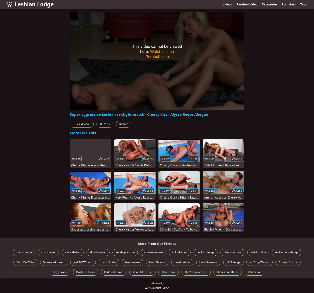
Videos (227, 4)
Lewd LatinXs (182, 262)
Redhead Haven (113, 272)
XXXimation (254, 272)
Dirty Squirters (232, 252)
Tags (303, 4)
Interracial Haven (53, 262)
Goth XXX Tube (25, 262)
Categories (269, 4)
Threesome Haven (228, 272)
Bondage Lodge (125, 252)
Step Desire (169, 272)
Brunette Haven (153, 252)
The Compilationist (196, 272)
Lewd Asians (132, 262)
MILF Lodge (233, 262)
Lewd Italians (157, 262)
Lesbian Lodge (34, 4)
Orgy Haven (60, 272)
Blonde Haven (98, 252)
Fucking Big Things (286, 252)
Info (125, 124)
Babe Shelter (72, 252)
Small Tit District (142, 272)
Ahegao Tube (24, 252)
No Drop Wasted (259, 262)
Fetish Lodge (258, 252)
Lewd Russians (208, 262)
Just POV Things (83, 262)
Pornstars (289, 4)
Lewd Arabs (109, 262)
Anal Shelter (48, 252)
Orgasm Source (288, 262)
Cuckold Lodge (205, 252)
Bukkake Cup (180, 252)
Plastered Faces (85, 272)
